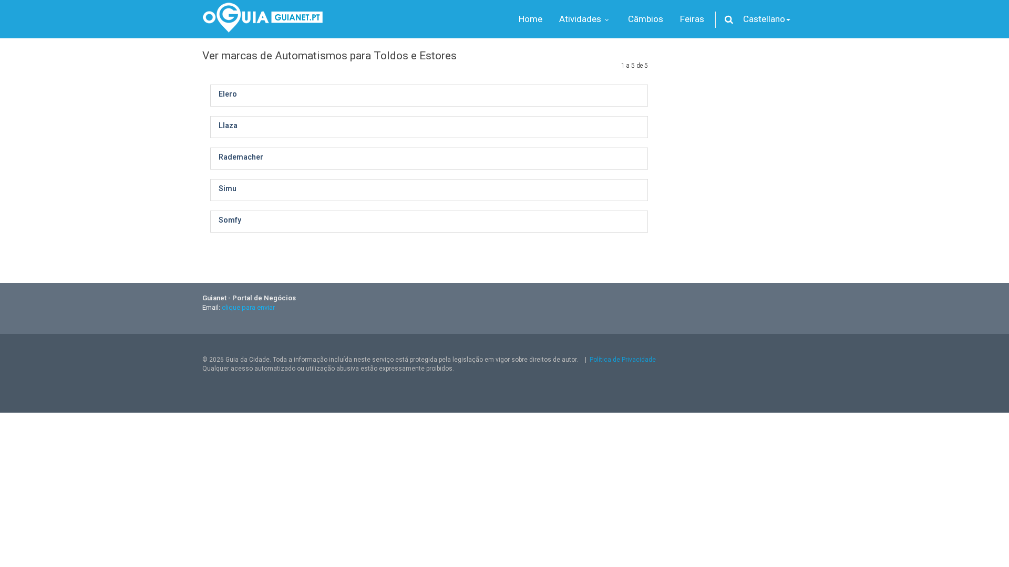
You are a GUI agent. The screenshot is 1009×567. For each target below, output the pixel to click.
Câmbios (645, 19)
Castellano (764, 19)
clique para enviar (248, 307)
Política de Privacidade (623, 359)
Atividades (581, 19)
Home (530, 19)
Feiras (692, 19)
